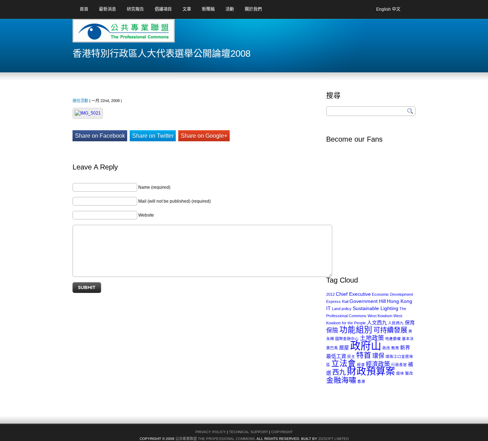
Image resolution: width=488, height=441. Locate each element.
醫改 (409, 373)
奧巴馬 (332, 348)
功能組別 (355, 329)
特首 (363, 355)
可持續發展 (390, 330)
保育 (410, 322)
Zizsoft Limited (333, 439)
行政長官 (399, 365)
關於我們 (253, 9)
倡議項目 (163, 9)
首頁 (84, 9)
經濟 (361, 365)
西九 (339, 372)
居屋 (344, 347)
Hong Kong (399, 301)
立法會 (343, 363)
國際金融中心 (347, 338)
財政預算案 (371, 371)
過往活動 (80, 100)
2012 (330, 294)
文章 (187, 9)
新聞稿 (208, 9)
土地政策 (372, 338)
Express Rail (337, 301)
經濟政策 (378, 364)
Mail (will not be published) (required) (174, 201)
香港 (361, 381)
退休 (400, 373)
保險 (332, 330)
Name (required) (154, 187)
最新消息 (107, 9)
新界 (405, 347)
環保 (378, 356)
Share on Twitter (153, 136)
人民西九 (396, 323)
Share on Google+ (204, 136)
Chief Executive (353, 294)
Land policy (342, 308)
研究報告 (135, 9)
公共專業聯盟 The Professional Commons (215, 439)
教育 (395, 348)
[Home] (101, 33)
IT (328, 308)
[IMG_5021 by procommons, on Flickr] (88, 113)
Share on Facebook (100, 136)
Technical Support (248, 432)
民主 (351, 356)
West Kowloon (380, 316)
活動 (229, 9)
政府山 (365, 345)
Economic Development (392, 294)
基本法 (408, 338)
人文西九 (377, 322)
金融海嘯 (341, 380)
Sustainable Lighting (375, 308)
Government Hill (367, 301)
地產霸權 (393, 338)
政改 (386, 348)
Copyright (282, 432)
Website (146, 215)
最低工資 (336, 356)
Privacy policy (210, 432)
